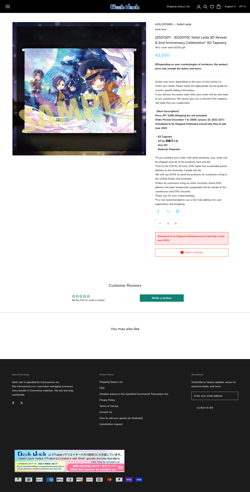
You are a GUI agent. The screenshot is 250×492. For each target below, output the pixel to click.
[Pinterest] (177, 211)
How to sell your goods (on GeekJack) (121, 418)
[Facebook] (158, 211)
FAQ (102, 388)
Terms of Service (108, 406)
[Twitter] (168, 211)
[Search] (205, 6)
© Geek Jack (21, 474)
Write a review (162, 298)
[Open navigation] (7, 6)
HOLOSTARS (164, 24)
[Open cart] (218, 6)
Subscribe (205, 407)
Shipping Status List (178, 6)
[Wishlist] (212, 6)
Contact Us (105, 412)
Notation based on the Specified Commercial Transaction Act (133, 394)
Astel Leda (184, 24)
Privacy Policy (107, 400)
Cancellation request (111, 424)
